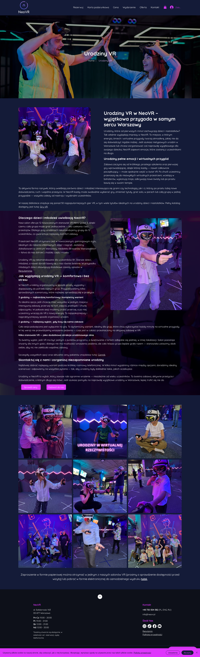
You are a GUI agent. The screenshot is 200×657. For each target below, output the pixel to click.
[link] (165, 7)
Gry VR (44, 206)
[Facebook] (154, 626)
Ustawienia (173, 652)
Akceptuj (187, 652)
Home (91, 60)
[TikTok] (149, 626)
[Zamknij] (196, 652)
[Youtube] (159, 626)
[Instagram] (144, 626)
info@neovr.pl (149, 614)
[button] (129, 7)
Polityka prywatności (152, 634)
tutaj (144, 579)
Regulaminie (25, 270)
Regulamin (148, 631)
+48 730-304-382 (157, 609)
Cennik (101, 354)
